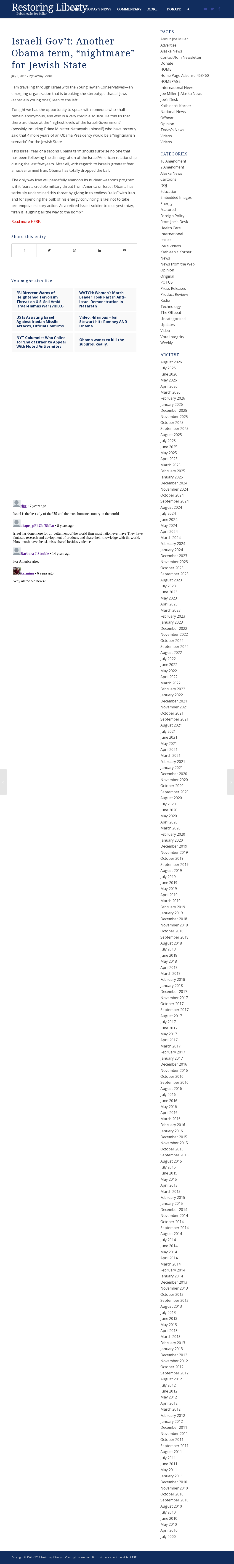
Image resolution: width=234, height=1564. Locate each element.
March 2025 (170, 464)
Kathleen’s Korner (175, 105)
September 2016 (174, 1082)
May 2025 (168, 452)
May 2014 (168, 1252)
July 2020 (168, 804)
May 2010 (168, 1524)
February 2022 (172, 688)
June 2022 (168, 664)
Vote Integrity (172, 336)
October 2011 (171, 1439)
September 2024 (174, 501)
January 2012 (171, 1421)
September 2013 (174, 1300)
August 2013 (171, 1306)
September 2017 (174, 1009)
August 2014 (171, 1233)
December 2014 (173, 1209)
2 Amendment (172, 167)
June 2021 (168, 737)
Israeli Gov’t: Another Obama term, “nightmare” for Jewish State (73, 53)
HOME (165, 69)
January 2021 (171, 767)
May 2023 (168, 598)
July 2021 (168, 731)
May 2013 (168, 1324)
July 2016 (168, 1094)
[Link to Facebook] (219, 9)
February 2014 (172, 1270)
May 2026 (168, 380)
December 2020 (173, 773)
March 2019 (170, 900)
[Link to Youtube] (205, 9)
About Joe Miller (174, 38)
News (165, 258)
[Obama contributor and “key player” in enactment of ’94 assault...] (3, 782)
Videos (166, 135)
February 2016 (172, 1124)
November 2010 (174, 1488)
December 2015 (173, 1136)
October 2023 (171, 567)
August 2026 (171, 362)
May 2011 (168, 1469)
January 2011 (171, 1475)
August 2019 (171, 870)
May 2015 (168, 1179)
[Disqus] (80, 430)
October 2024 (171, 495)
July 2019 (168, 876)
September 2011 (174, 1445)
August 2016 (171, 1088)
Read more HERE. (26, 221)
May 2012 (168, 1397)
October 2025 (171, 422)
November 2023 (174, 561)
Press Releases (173, 288)
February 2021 (172, 761)
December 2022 (173, 628)
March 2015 (170, 1191)
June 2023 (168, 591)
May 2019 (168, 888)
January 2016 (171, 1130)
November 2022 (174, 634)
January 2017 (171, 1058)
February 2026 (172, 398)
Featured (168, 209)
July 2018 (168, 949)
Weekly (166, 342)
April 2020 (169, 822)
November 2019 (174, 852)
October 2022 (171, 640)
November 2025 (174, 416)
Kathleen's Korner (175, 251)
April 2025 (169, 458)
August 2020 (171, 797)
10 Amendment (173, 161)
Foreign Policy (172, 215)
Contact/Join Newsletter (181, 57)
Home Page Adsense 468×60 (184, 75)
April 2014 (169, 1257)
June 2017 (168, 1028)
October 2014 (171, 1221)
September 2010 (174, 1500)
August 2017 (171, 1015)
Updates (167, 324)
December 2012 (173, 1354)
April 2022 (169, 676)
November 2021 (174, 707)
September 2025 (174, 428)
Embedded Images (176, 197)
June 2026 (168, 374)
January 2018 (171, 985)
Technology (170, 306)
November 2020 (174, 779)
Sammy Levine (43, 76)
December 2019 (173, 846)
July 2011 (168, 1457)
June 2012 (168, 1391)
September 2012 (174, 1373)
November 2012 (174, 1360)
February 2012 (172, 1415)
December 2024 (173, 483)
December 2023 (173, 555)
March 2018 (170, 973)
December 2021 (173, 701)
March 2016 (170, 1118)
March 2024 (170, 537)
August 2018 (171, 943)
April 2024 (169, 531)
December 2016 (173, 1064)
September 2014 (174, 1227)
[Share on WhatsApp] (74, 250)
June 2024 (168, 519)
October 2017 (171, 1003)
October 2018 (171, 931)
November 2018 (174, 925)
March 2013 (170, 1336)
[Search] (188, 9)
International (171, 233)
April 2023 (169, 604)
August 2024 (171, 507)
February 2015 (172, 1197)
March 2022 (170, 682)
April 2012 (169, 1403)
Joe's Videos (170, 246)
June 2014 (168, 1245)
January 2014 (171, 1276)
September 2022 (174, 646)
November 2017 (174, 997)
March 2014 (170, 1264)
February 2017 (172, 1052)
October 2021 (171, 713)
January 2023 (171, 622)
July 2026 (168, 367)
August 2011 (171, 1451)
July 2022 (168, 658)
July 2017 (168, 1021)
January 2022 (171, 694)
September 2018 (174, 937)
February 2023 (172, 616)
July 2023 (168, 586)
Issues (165, 239)
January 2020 (171, 840)
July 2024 (168, 513)
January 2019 (171, 912)
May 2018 (168, 961)
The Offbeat (170, 312)
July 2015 (168, 1167)
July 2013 (168, 1312)
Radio (165, 300)
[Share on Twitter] (49, 250)
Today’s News (172, 129)
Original (167, 276)
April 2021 (169, 749)
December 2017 (173, 991)
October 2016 (171, 1076)
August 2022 (171, 652)
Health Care (170, 227)
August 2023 (171, 580)
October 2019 (171, 858)
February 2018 (172, 979)
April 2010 (169, 1530)
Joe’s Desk (169, 99)
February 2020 (172, 834)
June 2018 (168, 955)
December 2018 (173, 918)
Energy (166, 203)
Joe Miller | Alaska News (181, 93)
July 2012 (168, 1385)
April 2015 (169, 1185)
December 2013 (173, 1282)
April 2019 (169, 894)
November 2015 (174, 1142)
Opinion (167, 123)
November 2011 (174, 1433)
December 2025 (173, 410)
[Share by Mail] (124, 250)
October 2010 (171, 1494)
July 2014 (168, 1239)
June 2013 (168, 1318)
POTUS (166, 282)
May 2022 (168, 670)
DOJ (163, 185)
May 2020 (168, 815)
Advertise (168, 45)
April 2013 (169, 1330)
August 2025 (171, 434)
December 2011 (173, 1427)
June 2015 (168, 1173)
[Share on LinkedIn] (99, 250)
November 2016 (174, 1070)
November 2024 (174, 489)
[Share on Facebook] (24, 250)
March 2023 (170, 610)
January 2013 (171, 1348)
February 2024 (172, 543)
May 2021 (168, 743)
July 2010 (168, 1512)
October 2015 (171, 1149)
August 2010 (171, 1506)
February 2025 (172, 470)
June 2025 (168, 446)
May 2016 (168, 1106)
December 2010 (173, 1481)
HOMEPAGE (170, 81)
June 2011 (168, 1463)
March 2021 (170, 755)
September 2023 (174, 573)
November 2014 (174, 1215)
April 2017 (169, 1039)
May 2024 (168, 525)
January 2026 (171, 404)
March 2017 (170, 1046)
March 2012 (170, 1409)
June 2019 (168, 882)
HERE (133, 1557)
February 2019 (172, 906)
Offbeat (166, 117)
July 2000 (168, 1536)
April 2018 (169, 967)
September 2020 (174, 791)
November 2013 (174, 1288)
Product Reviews (174, 294)
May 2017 (168, 1033)
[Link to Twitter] (212, 9)
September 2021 (174, 719)
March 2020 (170, 828)
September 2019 (174, 864)
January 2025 (171, 477)
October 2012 (171, 1366)
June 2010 (168, 1518)
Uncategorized (173, 318)
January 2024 (171, 549)
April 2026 (169, 386)
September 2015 (174, 1155)
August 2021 (171, 725)
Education (168, 191)
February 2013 (172, 1342)
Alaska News (171, 51)
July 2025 (168, 440)
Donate (166, 63)
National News (173, 111)
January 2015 (171, 1203)
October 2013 (171, 1294)
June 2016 (168, 1100)
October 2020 (171, 785)
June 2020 (168, 809)
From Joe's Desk (174, 221)
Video (165, 330)
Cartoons (168, 179)
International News (177, 87)
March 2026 (170, 392)
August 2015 (171, 1161)
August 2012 (171, 1379)
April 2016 (169, 1112)
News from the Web (177, 264)
